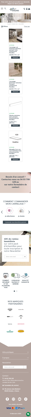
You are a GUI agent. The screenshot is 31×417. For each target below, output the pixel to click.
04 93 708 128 (9, 378)
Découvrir (15, 57)
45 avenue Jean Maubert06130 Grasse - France (12, 390)
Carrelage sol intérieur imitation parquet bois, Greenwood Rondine (15, 50)
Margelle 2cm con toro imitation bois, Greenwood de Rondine (15, 151)
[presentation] (2, 212)
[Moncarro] (14, 9)
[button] (14, 291)
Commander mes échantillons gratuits (15, 222)
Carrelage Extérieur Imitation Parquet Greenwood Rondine (15, 84)
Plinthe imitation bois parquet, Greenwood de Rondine (14, 117)
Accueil (9, 24)
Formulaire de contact (11, 385)
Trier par (27, 26)
